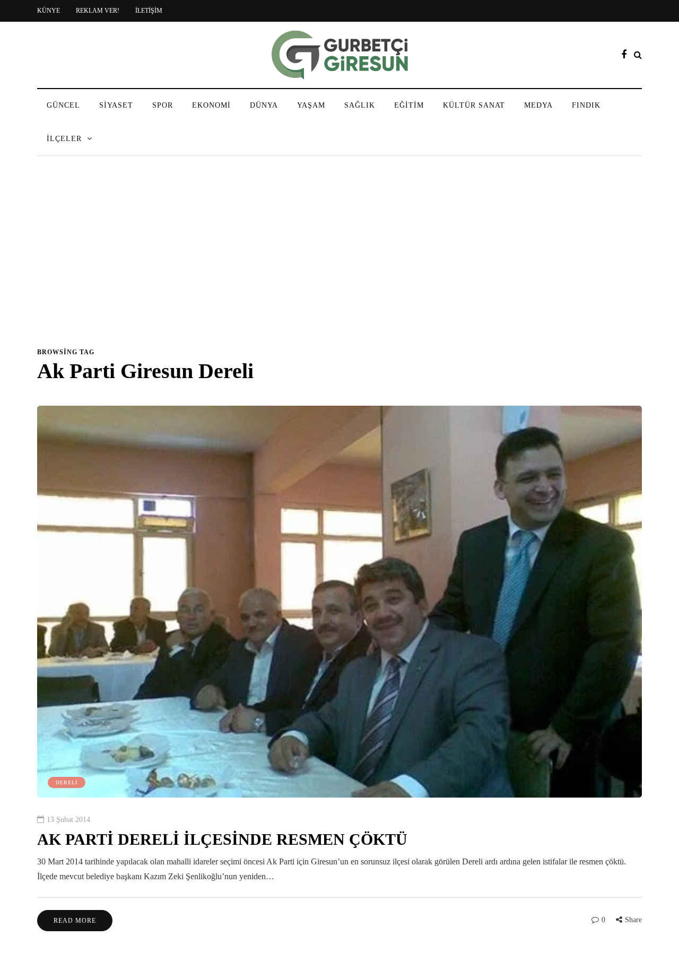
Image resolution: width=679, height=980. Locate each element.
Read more (75, 920)
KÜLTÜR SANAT (474, 105)
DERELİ (66, 782)
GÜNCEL (63, 105)
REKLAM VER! (97, 10)
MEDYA (538, 105)
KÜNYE (48, 10)
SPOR (162, 105)
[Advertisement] (339, 256)
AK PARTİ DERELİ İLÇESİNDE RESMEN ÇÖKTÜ (222, 839)
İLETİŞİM (148, 10)
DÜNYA (264, 105)
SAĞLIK (359, 105)
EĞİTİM (409, 105)
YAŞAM (311, 105)
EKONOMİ (211, 105)
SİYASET (116, 105)
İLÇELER (64, 139)
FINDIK (586, 105)
